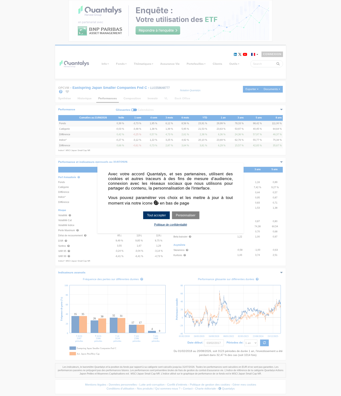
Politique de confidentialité (170, 224)
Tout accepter (156, 215)
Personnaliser (185, 215)
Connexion (272, 54)
